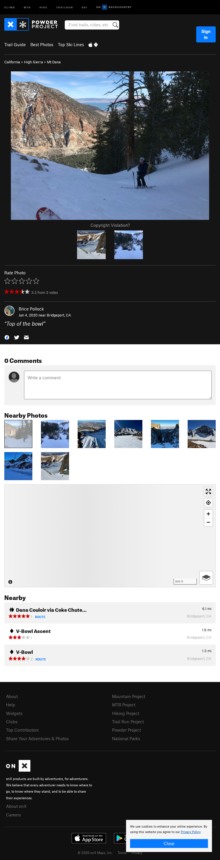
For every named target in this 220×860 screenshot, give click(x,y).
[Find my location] (208, 503)
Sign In (206, 34)
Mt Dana (54, 62)
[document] (169, 836)
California (12, 62)
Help (10, 704)
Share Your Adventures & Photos (37, 738)
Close (169, 843)
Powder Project (126, 729)
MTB (27, 7)
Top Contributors (22, 729)
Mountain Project (128, 696)
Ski (85, 7)
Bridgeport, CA (59, 315)
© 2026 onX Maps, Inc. (95, 853)
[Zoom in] (208, 514)
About (12, 696)
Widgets (14, 713)
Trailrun (64, 7)
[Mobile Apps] (93, 44)
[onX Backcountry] (114, 7)
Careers (13, 814)
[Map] (110, 535)
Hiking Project (125, 713)
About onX (16, 806)
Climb (9, 7)
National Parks (126, 738)
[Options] (206, 577)
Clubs (11, 721)
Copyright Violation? (110, 225)
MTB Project (123, 704)
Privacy (136, 853)
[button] (6, 337)
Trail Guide (15, 44)
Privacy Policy (191, 832)
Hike (44, 7)
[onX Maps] (18, 770)
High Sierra (33, 62)
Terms (122, 853)
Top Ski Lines (71, 44)
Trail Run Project (128, 721)
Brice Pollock (31, 308)
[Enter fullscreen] (208, 491)
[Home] (34, 24)
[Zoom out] (208, 522)
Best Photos (41, 44)
